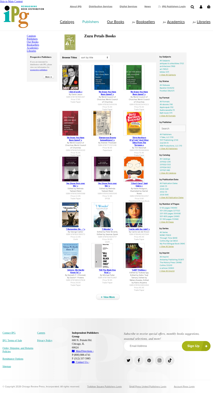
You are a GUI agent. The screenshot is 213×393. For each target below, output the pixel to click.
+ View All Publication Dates (171, 197)
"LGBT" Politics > (139, 270)
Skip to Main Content (11, 1)
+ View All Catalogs (167, 173)
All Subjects (165, 60)
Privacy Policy (44, 340)
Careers (41, 332)
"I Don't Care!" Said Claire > (139, 184)
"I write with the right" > (139, 229)
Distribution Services (100, 6)
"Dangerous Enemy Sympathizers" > (107, 138)
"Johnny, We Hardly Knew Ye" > (75, 271)
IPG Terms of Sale (12, 340)
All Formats (165, 101)
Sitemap (6, 366)
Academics (176, 22)
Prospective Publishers (40, 57)
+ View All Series (166, 246)
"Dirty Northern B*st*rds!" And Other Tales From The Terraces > (139, 141)
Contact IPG (9, 332)
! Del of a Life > (75, 92)
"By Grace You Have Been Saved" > (107, 93)
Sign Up (193, 346)
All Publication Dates (169, 183)
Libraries (204, 22)
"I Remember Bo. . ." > (75, 229)
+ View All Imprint (167, 271)
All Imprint (164, 257)
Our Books (115, 22)
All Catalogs (165, 159)
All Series (164, 232)
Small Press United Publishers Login (147, 386)
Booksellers (145, 22)
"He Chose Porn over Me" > (75, 184)
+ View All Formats (167, 116)
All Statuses (165, 85)
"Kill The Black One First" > (107, 271)
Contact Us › (82, 362)
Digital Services (128, 6)
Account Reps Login (184, 386)
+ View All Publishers (168, 148)
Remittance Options (12, 358)
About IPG (76, 6)
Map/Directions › (84, 351)
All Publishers (166, 134)
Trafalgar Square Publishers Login (104, 386)
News (147, 6)
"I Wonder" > (107, 229)
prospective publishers (38, 70)
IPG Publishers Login (174, 6)
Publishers (90, 22)
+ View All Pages (166, 222)
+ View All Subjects (167, 75)
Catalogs (67, 22)
